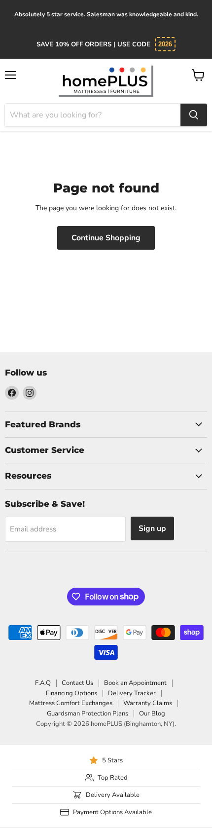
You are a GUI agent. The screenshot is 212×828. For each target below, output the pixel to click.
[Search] (193, 115)
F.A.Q (43, 682)
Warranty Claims (147, 703)
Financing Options (71, 693)
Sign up (152, 528)
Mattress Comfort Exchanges (70, 703)
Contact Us (77, 682)
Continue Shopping (106, 237)
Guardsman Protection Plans (87, 713)
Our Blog (152, 713)
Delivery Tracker (132, 693)
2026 (165, 44)
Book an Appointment (135, 682)
